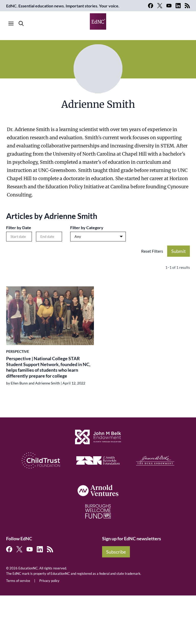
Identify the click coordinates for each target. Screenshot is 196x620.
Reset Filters (152, 251)
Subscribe (116, 552)
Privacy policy (49, 581)
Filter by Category (86, 227)
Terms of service (18, 581)
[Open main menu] (11, 23)
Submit (178, 251)
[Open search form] (21, 23)
